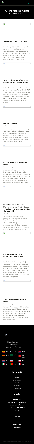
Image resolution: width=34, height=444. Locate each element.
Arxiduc (5, 126)
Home (11, 14)
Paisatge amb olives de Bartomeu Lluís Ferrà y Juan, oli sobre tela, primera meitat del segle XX (16, 208)
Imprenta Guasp (8, 167)
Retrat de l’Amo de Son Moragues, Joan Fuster (13, 255)
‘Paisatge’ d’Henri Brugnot (15, 41)
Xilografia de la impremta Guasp (14, 300)
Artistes (5, 44)
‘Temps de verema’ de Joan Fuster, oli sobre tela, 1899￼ (15, 81)
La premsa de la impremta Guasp (15, 163)
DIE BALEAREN (10, 123)
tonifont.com (27, 441)
